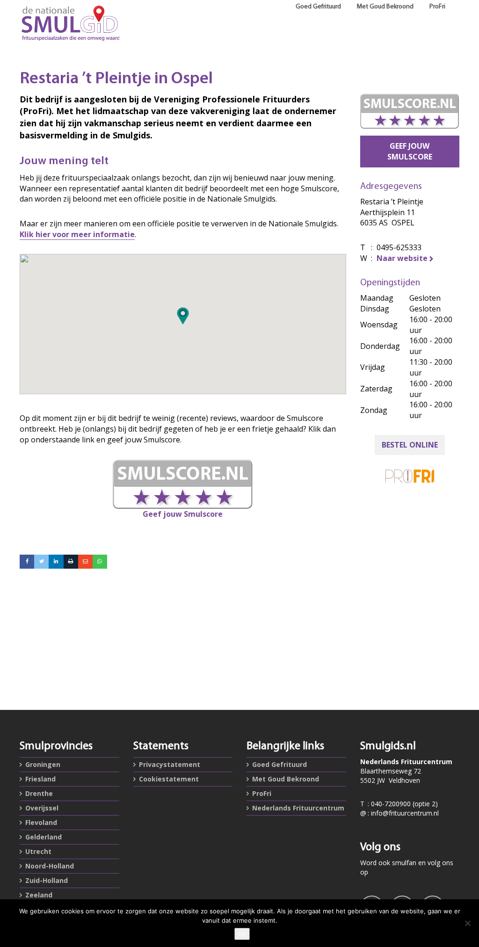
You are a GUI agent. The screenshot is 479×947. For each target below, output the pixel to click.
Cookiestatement (169, 778)
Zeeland (38, 894)
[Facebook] (27, 562)
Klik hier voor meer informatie (77, 234)
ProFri (437, 6)
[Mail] (85, 562)
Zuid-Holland (46, 880)
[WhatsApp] (100, 562)
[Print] (71, 562)
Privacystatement (169, 764)
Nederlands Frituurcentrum (298, 807)
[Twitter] (41, 562)
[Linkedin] (56, 562)
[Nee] (467, 923)
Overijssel (41, 807)
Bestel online (410, 445)
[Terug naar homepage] (69, 23)
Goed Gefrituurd (318, 6)
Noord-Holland (49, 865)
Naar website (402, 258)
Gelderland (43, 836)
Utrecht (38, 851)
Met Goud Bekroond (385, 6)
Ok (242, 934)
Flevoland (41, 822)
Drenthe (39, 793)
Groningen (42, 764)
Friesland (40, 778)
